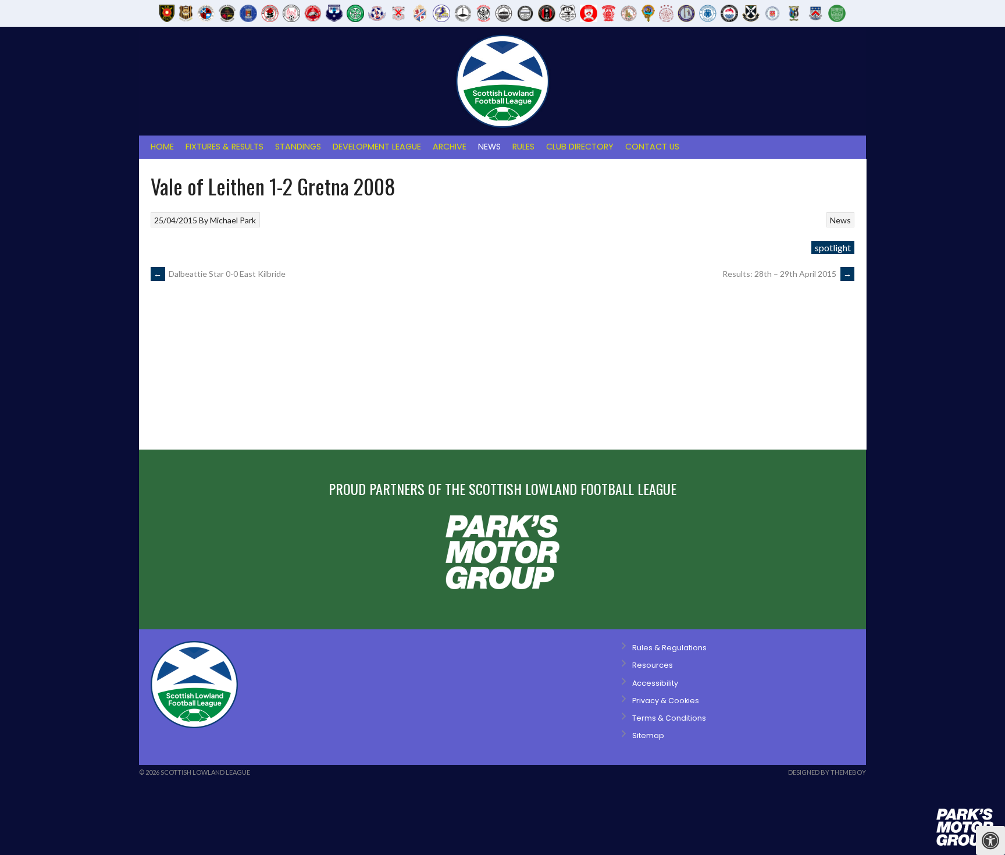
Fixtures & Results (224, 146)
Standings (298, 146)
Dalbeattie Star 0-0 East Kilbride (220, 274)
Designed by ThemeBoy (827, 772)
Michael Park (233, 220)
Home (162, 146)
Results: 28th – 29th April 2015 (786, 274)
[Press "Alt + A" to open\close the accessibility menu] (990, 840)
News (489, 146)
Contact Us (652, 146)
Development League (377, 146)
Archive (449, 146)
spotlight (833, 247)
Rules (523, 146)
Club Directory (580, 146)
